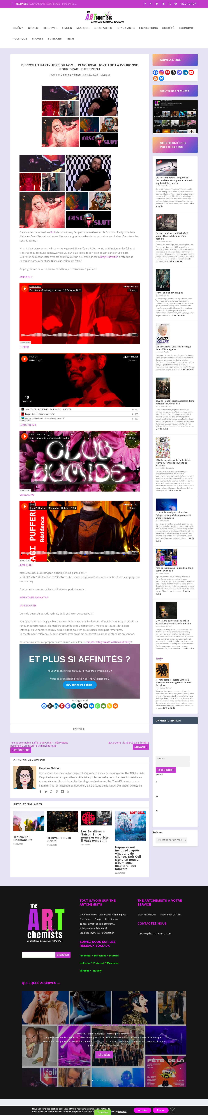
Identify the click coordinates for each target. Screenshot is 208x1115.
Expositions (148, 28)
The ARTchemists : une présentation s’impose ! (103, 914)
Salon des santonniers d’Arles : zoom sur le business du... (59, 3)
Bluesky (97, 970)
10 (115, 1080)
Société (168, 28)
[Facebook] (44, 706)
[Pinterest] (62, 706)
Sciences (55, 38)
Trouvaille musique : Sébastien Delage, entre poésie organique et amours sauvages (173, 515)
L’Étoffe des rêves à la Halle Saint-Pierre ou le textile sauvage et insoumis (173, 463)
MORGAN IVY (26, 495)
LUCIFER (24, 347)
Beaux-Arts (126, 28)
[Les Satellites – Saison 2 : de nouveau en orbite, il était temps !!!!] (96, 818)
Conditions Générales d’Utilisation (97, 932)
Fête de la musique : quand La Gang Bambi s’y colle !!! (174, 569)
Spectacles (103, 28)
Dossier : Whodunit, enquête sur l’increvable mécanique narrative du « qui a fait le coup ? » (174, 180)
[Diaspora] (85, 706)
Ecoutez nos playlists (174, 91)
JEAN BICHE (25, 565)
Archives (157, 832)
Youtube (114, 955)
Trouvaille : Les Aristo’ (59, 839)
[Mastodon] (68, 706)
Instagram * (101, 955)
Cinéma (18, 28)
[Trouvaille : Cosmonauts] (28, 821)
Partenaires (85, 919)
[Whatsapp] (97, 706)
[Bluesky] (91, 706)
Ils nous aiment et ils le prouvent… (97, 923)
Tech (70, 38)
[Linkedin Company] (185, 72)
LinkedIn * (86, 963)
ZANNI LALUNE (27, 605)
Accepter (142, 1110)
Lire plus (104, 1054)
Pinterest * (100, 963)
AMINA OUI (25, 277)
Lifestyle (50, 28)
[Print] (115, 706)
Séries (33, 28)
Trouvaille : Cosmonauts (22, 838)
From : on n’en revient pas (169, 292)
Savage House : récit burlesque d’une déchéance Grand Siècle (175, 402)
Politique (20, 38)
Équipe (98, 919)
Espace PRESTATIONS (170, 915)
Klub (53, 232)
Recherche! (165, 770)
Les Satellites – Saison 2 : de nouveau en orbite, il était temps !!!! (95, 836)
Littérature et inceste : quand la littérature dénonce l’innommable (173, 622)
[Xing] (73, 706)
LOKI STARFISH (27, 424)
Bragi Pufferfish (109, 257)
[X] (50, 706)
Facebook (86, 955)
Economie (186, 28)
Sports (37, 38)
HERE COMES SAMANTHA (33, 597)
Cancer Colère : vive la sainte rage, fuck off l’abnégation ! (173, 348)
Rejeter (160, 1110)
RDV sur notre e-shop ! (79, 684)
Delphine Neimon (71, 74)
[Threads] (79, 706)
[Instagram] (161, 72)
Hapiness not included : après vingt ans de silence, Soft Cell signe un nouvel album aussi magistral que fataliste (128, 858)
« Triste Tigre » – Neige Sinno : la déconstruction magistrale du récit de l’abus (174, 682)
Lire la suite (176, 261)
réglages (122, 1111)
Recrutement (111, 919)
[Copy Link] (109, 706)
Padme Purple (86, 1033)
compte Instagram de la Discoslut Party (108, 642)
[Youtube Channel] (191, 72)
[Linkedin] (56, 706)
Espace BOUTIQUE (146, 915)
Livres (67, 28)
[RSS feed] (155, 78)
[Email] (103, 706)
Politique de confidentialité (93, 928)
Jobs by (159, 792)
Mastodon (112, 963)
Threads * (86, 970)
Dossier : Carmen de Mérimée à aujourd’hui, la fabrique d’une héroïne (172, 236)
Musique (82, 28)
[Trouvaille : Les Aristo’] (62, 821)
